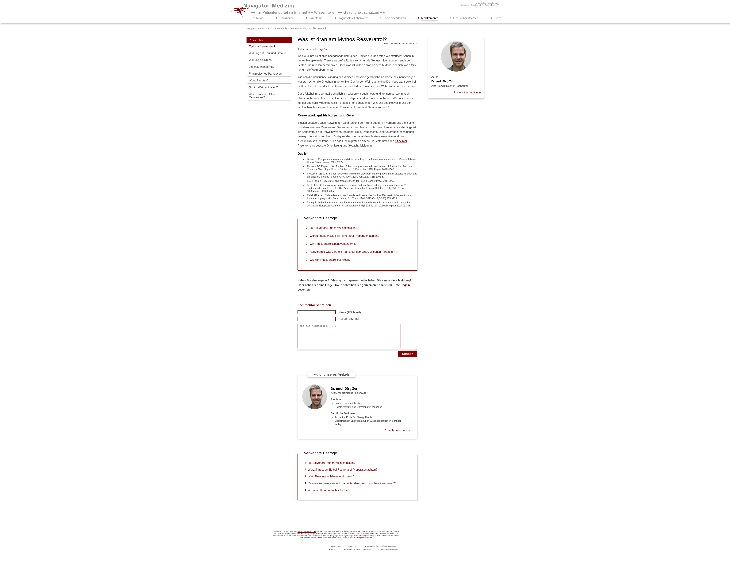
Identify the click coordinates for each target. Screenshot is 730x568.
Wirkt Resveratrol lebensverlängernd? (333, 243)
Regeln (405, 285)
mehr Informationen (400, 430)
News (259, 18)
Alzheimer (401, 141)
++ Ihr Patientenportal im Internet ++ (318, 12)
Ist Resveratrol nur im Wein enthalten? (333, 227)
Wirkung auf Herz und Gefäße (267, 53)
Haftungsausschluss (363, 538)
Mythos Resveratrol (262, 46)
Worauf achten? (258, 80)
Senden (407, 353)
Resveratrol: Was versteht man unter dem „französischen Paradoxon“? (354, 251)
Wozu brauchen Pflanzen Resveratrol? (264, 95)
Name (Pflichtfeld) (350, 312)
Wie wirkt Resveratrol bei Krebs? (330, 259)
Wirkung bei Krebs (260, 59)
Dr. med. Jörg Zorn (345, 388)
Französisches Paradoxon (265, 73)
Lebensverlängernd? (261, 66)
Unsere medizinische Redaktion (357, 549)
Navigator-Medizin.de (307, 531)
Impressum (335, 546)
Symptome (315, 18)
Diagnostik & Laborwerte (353, 18)
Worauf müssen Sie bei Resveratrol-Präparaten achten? (344, 235)
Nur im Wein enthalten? (263, 87)
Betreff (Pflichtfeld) (350, 319)
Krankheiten (286, 18)
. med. (317, 49)
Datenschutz (353, 546)
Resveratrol (256, 40)
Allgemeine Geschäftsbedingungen (381, 546)
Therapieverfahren (394, 18)
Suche (497, 18)
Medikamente (429, 18)
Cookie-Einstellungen (388, 549)
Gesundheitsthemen (465, 18)
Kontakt (332, 549)
